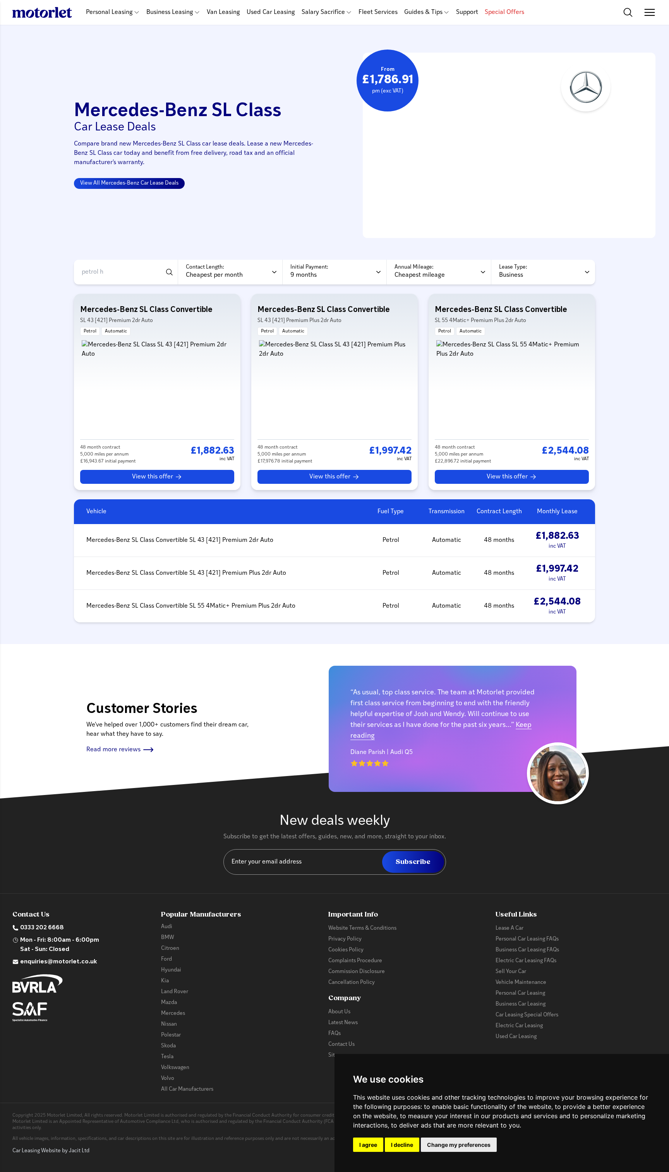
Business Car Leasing (520, 1004)
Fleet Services (378, 12)
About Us (339, 1012)
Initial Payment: (309, 267)
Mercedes (173, 1013)
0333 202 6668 (42, 928)
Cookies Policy (346, 950)
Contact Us (341, 1044)
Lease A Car (509, 928)
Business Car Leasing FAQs (527, 950)
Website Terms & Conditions (362, 928)
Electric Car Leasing (519, 1026)
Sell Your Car (511, 972)
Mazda (169, 1003)
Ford (166, 959)
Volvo (167, 1078)
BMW (167, 938)
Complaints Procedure (355, 961)
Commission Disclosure (356, 972)
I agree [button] (368, 1144)
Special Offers (504, 12)
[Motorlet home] (42, 12)
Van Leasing (223, 12)
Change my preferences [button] (459, 1144)
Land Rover (174, 992)
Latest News (343, 1023)
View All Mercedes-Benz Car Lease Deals (129, 183)
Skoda (168, 1046)
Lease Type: (513, 267)
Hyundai (171, 970)
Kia (165, 981)
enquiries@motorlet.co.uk (58, 962)
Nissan (169, 1024)
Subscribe (413, 861)
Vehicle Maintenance (521, 982)
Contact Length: (205, 267)
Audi (166, 927)
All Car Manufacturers (187, 1089)
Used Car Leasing (271, 12)
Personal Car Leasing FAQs (527, 939)
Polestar (171, 1035)
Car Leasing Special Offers (527, 1015)
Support (467, 12)
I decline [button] (402, 1144)
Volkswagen (175, 1068)
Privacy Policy (345, 939)
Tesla (167, 1057)
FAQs (334, 1034)
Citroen (170, 948)
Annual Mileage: (414, 267)
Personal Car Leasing (520, 993)
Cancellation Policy (351, 982)
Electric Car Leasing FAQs (526, 961)
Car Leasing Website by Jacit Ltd (50, 1151)
